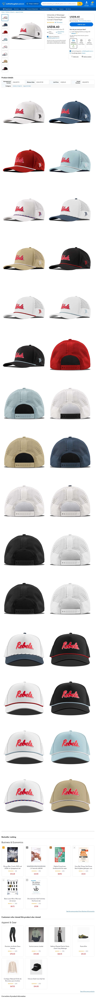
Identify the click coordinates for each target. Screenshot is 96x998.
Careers (61, 9)
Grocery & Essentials (32, 9)
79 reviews (59, 22)
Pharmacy (54, 9)
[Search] (80, 4)
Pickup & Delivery (45, 9)
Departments (8, 9)
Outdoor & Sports (10, 12)
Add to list (75, 56)
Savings (23, 9)
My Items (68, 9)
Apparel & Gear (19, 12)
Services (16, 9)
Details (83, 53)
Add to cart (81, 24)
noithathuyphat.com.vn (53, 38)
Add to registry (88, 56)
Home (3, 12)
